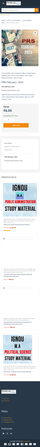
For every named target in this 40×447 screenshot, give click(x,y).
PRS (8, 75)
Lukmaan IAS (12, 269)
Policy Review (10, 97)
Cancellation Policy (8, 422)
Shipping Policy (7, 420)
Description (8, 143)
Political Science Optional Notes (15, 368)
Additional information (11, 146)
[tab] (20, 143)
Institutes (18, 73)
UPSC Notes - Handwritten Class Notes (24, 318)
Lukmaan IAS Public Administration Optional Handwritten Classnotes (17, 275)
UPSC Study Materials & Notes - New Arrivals (19, 271)
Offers (24, 73)
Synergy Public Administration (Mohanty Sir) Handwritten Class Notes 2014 (17, 323)
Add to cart (16, 125)
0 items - (4, 15)
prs (29, 97)
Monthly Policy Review (12, 94)
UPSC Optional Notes (12, 271)
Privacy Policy (7, 418)
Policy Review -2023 (21, 97)
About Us (6, 398)
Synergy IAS (12, 318)
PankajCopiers (26, 441)
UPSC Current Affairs (13, 20)
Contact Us (6, 401)
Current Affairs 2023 (7, 73)
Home (3, 20)
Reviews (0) (8, 150)
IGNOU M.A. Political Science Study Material (17, 372)
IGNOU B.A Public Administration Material (16, 225)
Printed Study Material (22, 219)
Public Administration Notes (14, 221)
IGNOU (10, 219)
